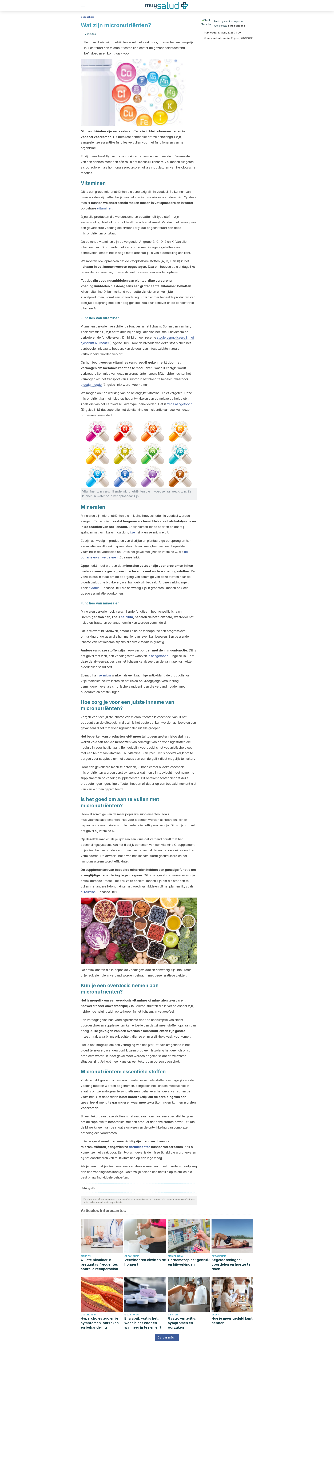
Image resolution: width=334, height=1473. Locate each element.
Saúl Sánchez (236, 25)
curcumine (88, 892)
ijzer (133, 532)
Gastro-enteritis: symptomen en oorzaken (182, 1322)
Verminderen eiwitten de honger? (145, 1262)
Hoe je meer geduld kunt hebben (232, 1320)
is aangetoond (158, 656)
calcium (127, 617)
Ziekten (86, 1256)
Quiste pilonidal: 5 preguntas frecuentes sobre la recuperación (99, 1264)
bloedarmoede (91, 384)
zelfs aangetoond (179, 404)
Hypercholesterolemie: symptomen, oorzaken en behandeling (100, 1322)
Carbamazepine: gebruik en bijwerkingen (189, 1262)
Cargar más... (167, 1337)
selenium (104, 675)
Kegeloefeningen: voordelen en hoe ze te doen (231, 1264)
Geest (215, 1314)
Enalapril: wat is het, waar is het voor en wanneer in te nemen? (142, 1322)
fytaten (94, 588)
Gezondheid (87, 17)
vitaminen (104, 208)
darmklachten (139, 1147)
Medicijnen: (175, 1256)
